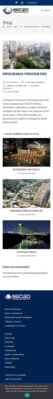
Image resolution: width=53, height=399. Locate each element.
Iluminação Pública (26, 252)
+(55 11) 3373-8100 (13, 379)
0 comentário (12, 92)
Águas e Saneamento (14, 354)
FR (31, 3)
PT (33, 3)
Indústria (9, 342)
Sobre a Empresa (13, 309)
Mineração (9, 346)
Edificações (10, 367)
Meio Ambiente (12, 358)
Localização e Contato (15, 326)
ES (36, 3)
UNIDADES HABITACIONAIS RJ (26, 211)
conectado (28, 273)
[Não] (49, 391)
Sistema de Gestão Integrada (18, 317)
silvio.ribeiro (12, 82)
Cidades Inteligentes (16, 86)
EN (28, 3)
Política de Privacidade (15, 375)
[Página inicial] (3, 27)
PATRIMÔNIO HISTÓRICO (26, 169)
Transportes (10, 350)
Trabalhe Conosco (13, 321)
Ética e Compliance (14, 313)
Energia (8, 334)
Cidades (8, 363)
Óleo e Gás (10, 338)
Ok (27, 395)
